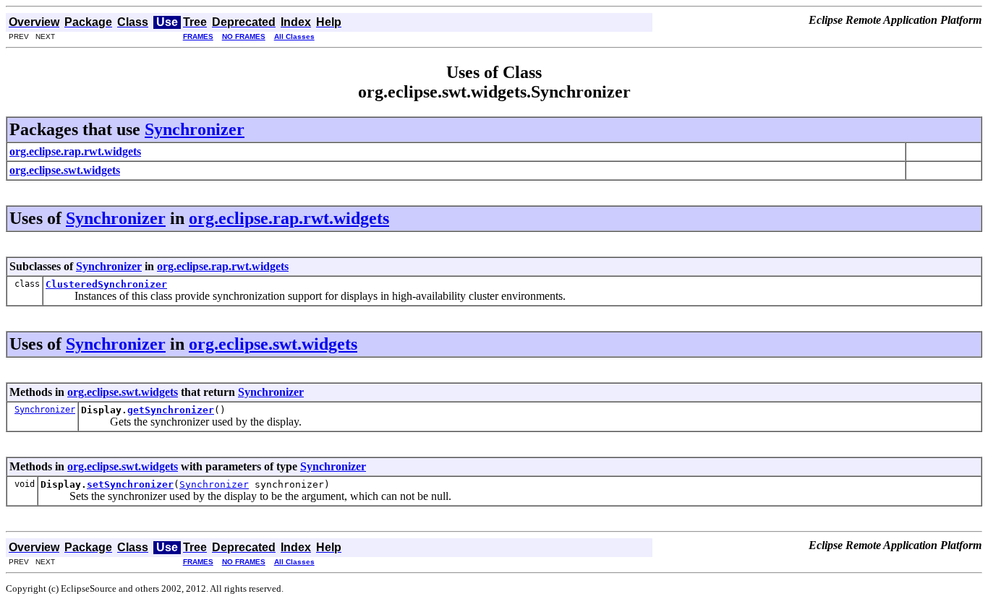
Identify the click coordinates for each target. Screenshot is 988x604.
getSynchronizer (170, 410)
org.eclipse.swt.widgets (273, 344)
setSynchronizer (130, 484)
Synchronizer (194, 129)
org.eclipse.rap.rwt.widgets (289, 218)
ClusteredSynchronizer (106, 284)
